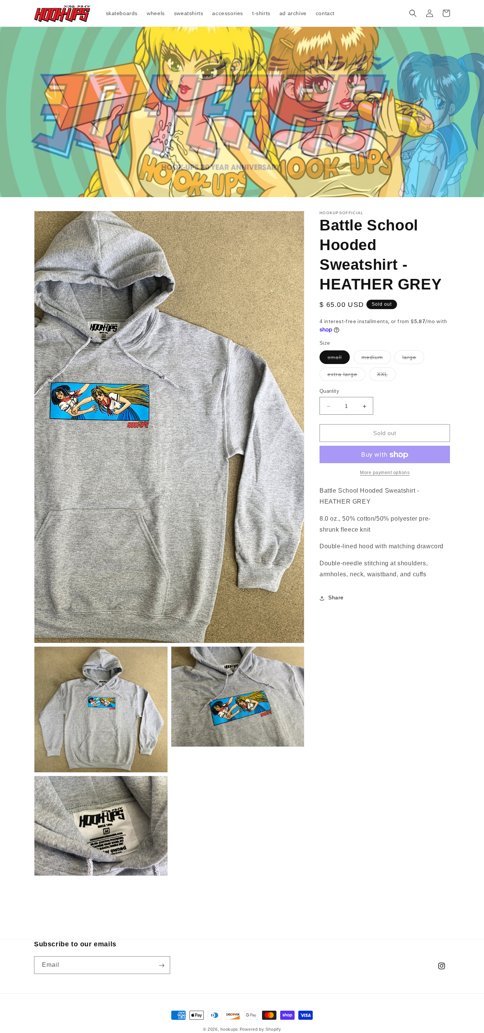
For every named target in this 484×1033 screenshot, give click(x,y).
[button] (413, 13)
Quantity (329, 391)
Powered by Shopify (260, 1029)
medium (376, 359)
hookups (229, 1029)
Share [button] (336, 598)
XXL (386, 376)
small (338, 359)
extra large (346, 376)
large (413, 359)
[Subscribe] (161, 965)
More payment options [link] (385, 473)
